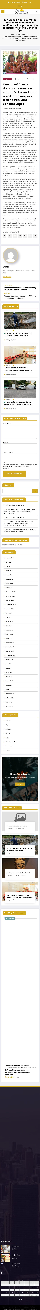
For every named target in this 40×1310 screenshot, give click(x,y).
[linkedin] (15, 236)
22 (27, 1286)
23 (32, 1286)
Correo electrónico (8, 452)
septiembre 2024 (11, 655)
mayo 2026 (9, 570)
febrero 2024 (9, 685)
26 (12, 1288)
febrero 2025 (9, 634)
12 (12, 1283)
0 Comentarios (33, 79)
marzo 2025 (9, 630)
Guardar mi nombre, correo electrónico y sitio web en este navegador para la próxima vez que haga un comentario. (20, 466)
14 (22, 1283)
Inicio (4, 1300)
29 (27, 1288)
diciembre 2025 (10, 592)
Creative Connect (32, 1303)
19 (12, 1286)
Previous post (8, 285)
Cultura (8, 720)
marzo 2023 (9, 706)
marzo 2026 (9, 579)
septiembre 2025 (11, 604)
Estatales (8, 729)
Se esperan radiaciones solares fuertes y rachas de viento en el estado (20, 289)
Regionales (7, 79)
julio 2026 (8, 562)
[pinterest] (25, 236)
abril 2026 (9, 575)
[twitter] (10, 236)
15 (27, 1283)
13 (17, 1283)
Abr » (21, 1292)
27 (17, 1288)
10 (37, 1281)
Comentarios (7, 424)
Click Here (20, 784)
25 (6, 1288)
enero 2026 (9, 587)
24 (37, 1286)
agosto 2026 (9, 558)
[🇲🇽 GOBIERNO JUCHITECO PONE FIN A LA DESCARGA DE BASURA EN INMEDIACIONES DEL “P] (20, 320)
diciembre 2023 (10, 693)
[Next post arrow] (35, 297)
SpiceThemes (24, 1305)
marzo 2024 (9, 681)
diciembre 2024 (10, 643)
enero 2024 (9, 689)
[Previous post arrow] (35, 287)
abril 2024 (9, 676)
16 (32, 1283)
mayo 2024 (9, 672)
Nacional (8, 733)
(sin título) (17, 1240)
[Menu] (2, 11)
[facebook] (4, 236)
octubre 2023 (9, 698)
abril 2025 (9, 626)
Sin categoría (10, 746)
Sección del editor (11, 742)
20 (17, 1286)
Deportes (8, 725)
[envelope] (20, 236)
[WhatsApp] (30, 236)
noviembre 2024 (10, 647)
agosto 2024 (9, 659)
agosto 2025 (9, 609)
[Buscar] (37, 11)
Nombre (5, 442)
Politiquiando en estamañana (15, 505)
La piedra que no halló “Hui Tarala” (16, 517)
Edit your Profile (30, 271)
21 (22, 1286)
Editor (6, 266)
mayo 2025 (9, 621)
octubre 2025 (10, 600)
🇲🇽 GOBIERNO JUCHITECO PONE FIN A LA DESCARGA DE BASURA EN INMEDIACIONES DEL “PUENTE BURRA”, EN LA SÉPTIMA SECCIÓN (18, 334)
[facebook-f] (19, 6)
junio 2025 (9, 617)
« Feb (18, 1292)
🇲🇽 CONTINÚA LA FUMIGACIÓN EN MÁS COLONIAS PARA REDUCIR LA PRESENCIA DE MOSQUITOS (17, 403)
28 (22, 1288)
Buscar (8, 485)
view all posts (7, 276)
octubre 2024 (10, 651)
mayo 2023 (9, 702)
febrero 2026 (9, 583)
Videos (8, 750)
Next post (7, 293)
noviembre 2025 (10, 596)
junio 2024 (9, 668)
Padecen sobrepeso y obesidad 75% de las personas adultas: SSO (19, 297)
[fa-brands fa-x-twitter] (21, 6)
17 (36, 1283)
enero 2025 (9, 638)
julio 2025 (8, 613)
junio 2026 (9, 566)
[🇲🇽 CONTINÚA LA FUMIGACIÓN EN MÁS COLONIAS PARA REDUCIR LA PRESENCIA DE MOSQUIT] (20, 389)
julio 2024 (8, 664)
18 (6, 1286)
